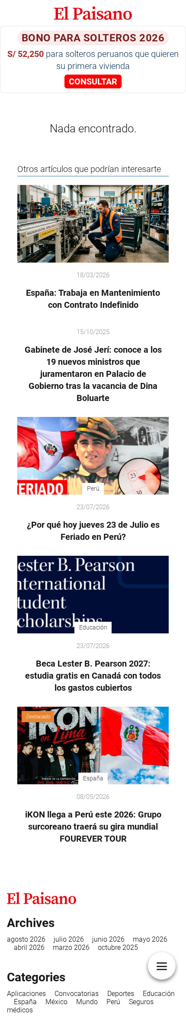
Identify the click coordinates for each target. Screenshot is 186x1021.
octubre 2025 (118, 947)
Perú (113, 1002)
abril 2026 (29, 947)
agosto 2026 (26, 939)
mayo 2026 (150, 939)
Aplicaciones (26, 994)
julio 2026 (69, 939)
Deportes (120, 994)
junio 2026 (108, 939)
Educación (159, 994)
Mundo (87, 1002)
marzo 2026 (71, 947)
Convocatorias (77, 994)
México (56, 1002)
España (25, 1002)
